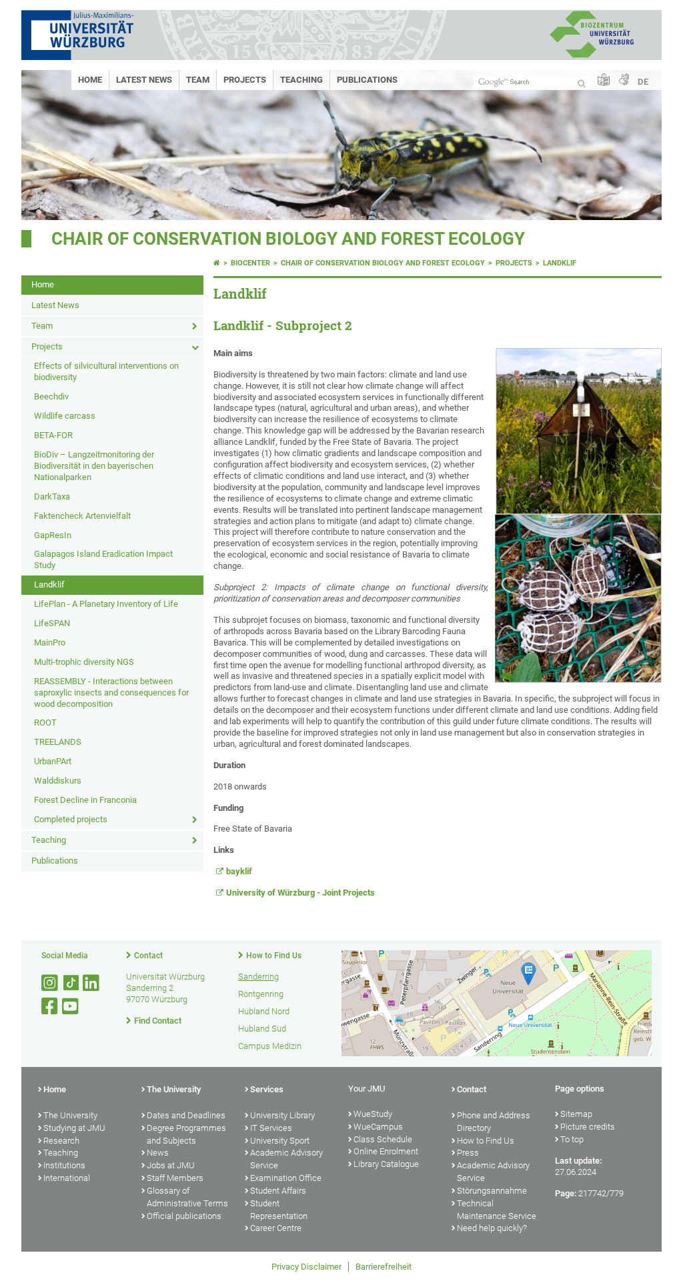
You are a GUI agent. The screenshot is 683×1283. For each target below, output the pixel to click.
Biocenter (250, 263)
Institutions (64, 1165)
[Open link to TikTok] (71, 983)
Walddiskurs (57, 781)
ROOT (45, 723)
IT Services (271, 1128)
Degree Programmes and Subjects (186, 1134)
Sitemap (576, 1114)
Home (90, 80)
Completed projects (70, 819)
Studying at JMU (74, 1128)
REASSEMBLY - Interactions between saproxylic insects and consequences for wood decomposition (111, 692)
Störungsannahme (492, 1191)
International (66, 1178)
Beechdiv (51, 396)
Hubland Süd (262, 1029)
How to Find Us (273, 955)
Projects (244, 80)
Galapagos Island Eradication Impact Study (103, 559)
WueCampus (378, 1127)
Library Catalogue (386, 1164)
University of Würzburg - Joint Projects (300, 893)
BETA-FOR (53, 435)
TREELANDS (57, 742)
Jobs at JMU (171, 1165)
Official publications (184, 1216)
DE (643, 82)
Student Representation (278, 1209)
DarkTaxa (52, 496)
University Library (282, 1115)
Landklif (49, 584)
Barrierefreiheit (384, 1267)
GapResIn (52, 535)
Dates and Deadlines (186, 1115)
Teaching (301, 80)
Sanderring (258, 977)
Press (468, 1153)
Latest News (144, 80)
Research (61, 1141)
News (158, 1153)
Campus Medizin (269, 1046)
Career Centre (275, 1228)
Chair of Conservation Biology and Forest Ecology (288, 239)
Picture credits (587, 1127)
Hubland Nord (263, 1011)
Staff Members (175, 1178)
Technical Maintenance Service (496, 1209)
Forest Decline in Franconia (85, 800)
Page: (565, 1193)
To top (572, 1139)
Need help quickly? (492, 1228)
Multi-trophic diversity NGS (84, 662)
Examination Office (285, 1178)
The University (70, 1115)
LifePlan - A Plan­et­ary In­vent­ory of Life (106, 604)
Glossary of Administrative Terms (187, 1197)
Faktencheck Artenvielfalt (82, 516)
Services (266, 1089)
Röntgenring (260, 994)
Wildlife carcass (64, 416)
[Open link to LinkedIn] (92, 983)
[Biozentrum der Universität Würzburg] (591, 56)
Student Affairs (278, 1191)
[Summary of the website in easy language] (604, 80)
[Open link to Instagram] (50, 983)
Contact (148, 955)
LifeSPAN (52, 623)
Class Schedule (383, 1139)
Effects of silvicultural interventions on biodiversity (106, 371)
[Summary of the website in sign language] (623, 80)
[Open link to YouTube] (71, 1006)
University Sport (279, 1141)
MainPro (49, 642)
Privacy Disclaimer (306, 1267)
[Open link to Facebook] (50, 1006)
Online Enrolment (386, 1151)
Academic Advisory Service (286, 1159)
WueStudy (373, 1114)
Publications (367, 80)
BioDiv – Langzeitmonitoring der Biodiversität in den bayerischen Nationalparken (94, 465)
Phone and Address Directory (493, 1121)
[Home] (216, 263)
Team (197, 80)
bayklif (239, 871)
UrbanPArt (52, 761)
